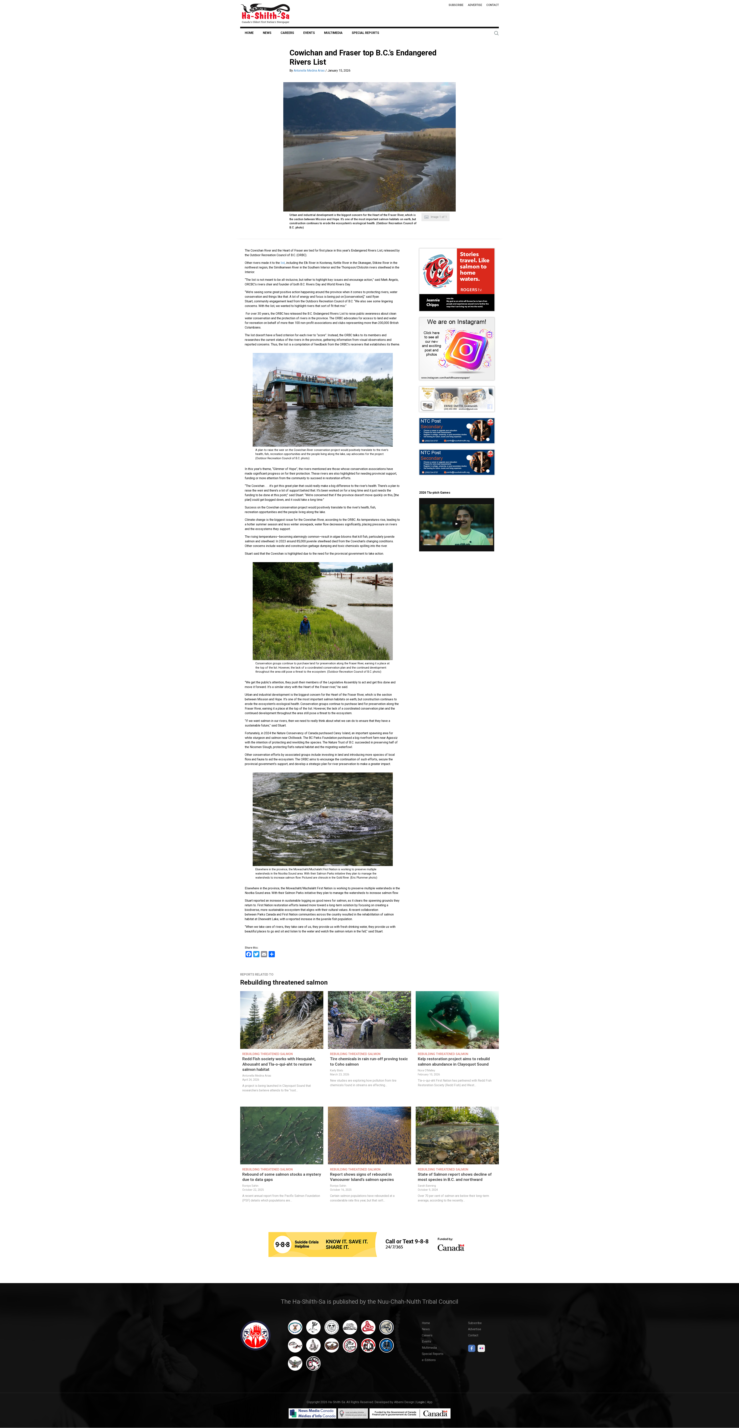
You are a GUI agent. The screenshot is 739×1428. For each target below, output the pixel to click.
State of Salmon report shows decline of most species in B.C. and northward (455, 1177)
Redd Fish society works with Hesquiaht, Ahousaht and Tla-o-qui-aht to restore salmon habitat (279, 1064)
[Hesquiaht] (350, 1329)
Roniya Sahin (250, 1185)
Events (309, 33)
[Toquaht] (368, 1347)
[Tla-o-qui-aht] (350, 1347)
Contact (492, 5)
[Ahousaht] (295, 1329)
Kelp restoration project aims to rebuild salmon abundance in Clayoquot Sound (454, 1061)
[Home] (265, 13)
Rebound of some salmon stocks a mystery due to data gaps (281, 1177)
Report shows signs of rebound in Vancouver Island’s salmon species (362, 1177)
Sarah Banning (427, 1185)
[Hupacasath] (368, 1329)
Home (249, 33)
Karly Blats (336, 1070)
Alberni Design (404, 1402)
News (267, 33)
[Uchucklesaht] (295, 1365)
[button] (369, 147)
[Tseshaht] (386, 1347)
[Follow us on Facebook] (471, 1349)
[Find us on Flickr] (481, 1349)
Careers (287, 33)
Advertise (475, 5)
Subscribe (456, 5)
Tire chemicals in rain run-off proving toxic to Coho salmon (369, 1061)
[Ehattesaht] (331, 1329)
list (283, 263)
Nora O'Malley (426, 1070)
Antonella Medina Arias (309, 70)
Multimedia (333, 33)
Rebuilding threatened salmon (284, 982)
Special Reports (365, 33)
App (429, 1402)
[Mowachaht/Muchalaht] (313, 1347)
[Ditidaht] (313, 1329)
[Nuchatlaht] (331, 1347)
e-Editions (429, 1360)
